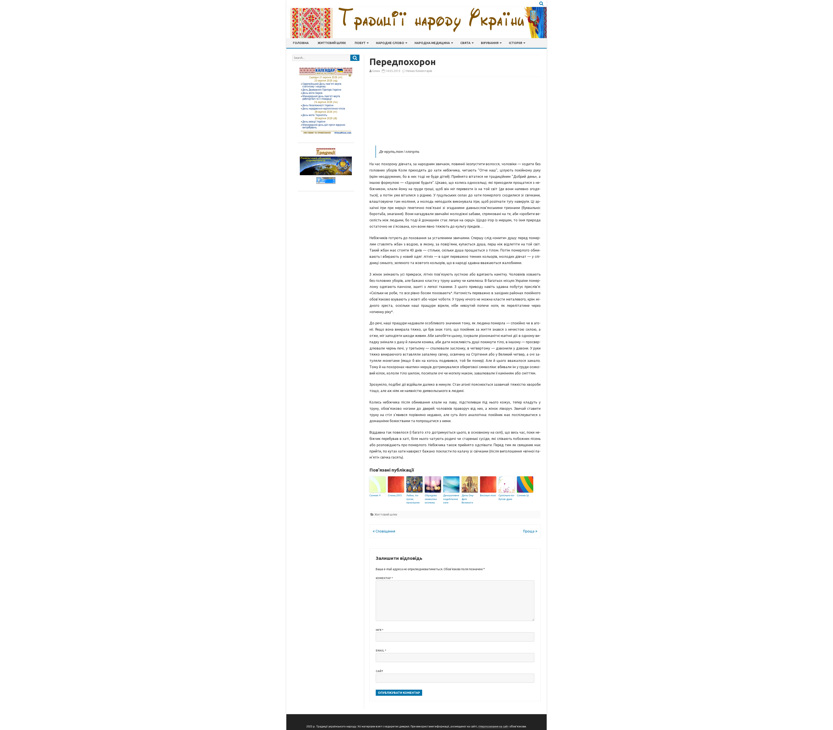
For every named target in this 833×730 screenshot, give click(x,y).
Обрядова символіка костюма (431, 499)
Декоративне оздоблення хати (451, 499)
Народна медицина (432, 43)
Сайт (379, 671)
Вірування (489, 43)
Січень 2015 (395, 495)
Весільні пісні (488, 495)
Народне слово (390, 43)
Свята (465, 43)
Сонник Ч (374, 495)
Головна (301, 43)
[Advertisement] (455, 112)
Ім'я (379, 630)
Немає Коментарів (419, 71)
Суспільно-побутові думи (506, 497)
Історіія (515, 43)
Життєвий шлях (332, 43)
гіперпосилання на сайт (493, 726)
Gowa (376, 71)
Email (381, 650)
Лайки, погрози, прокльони (413, 499)
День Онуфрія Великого (468, 499)
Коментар (384, 578)
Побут (360, 43)
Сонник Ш (523, 495)
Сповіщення (385, 531)
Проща (529, 531)
